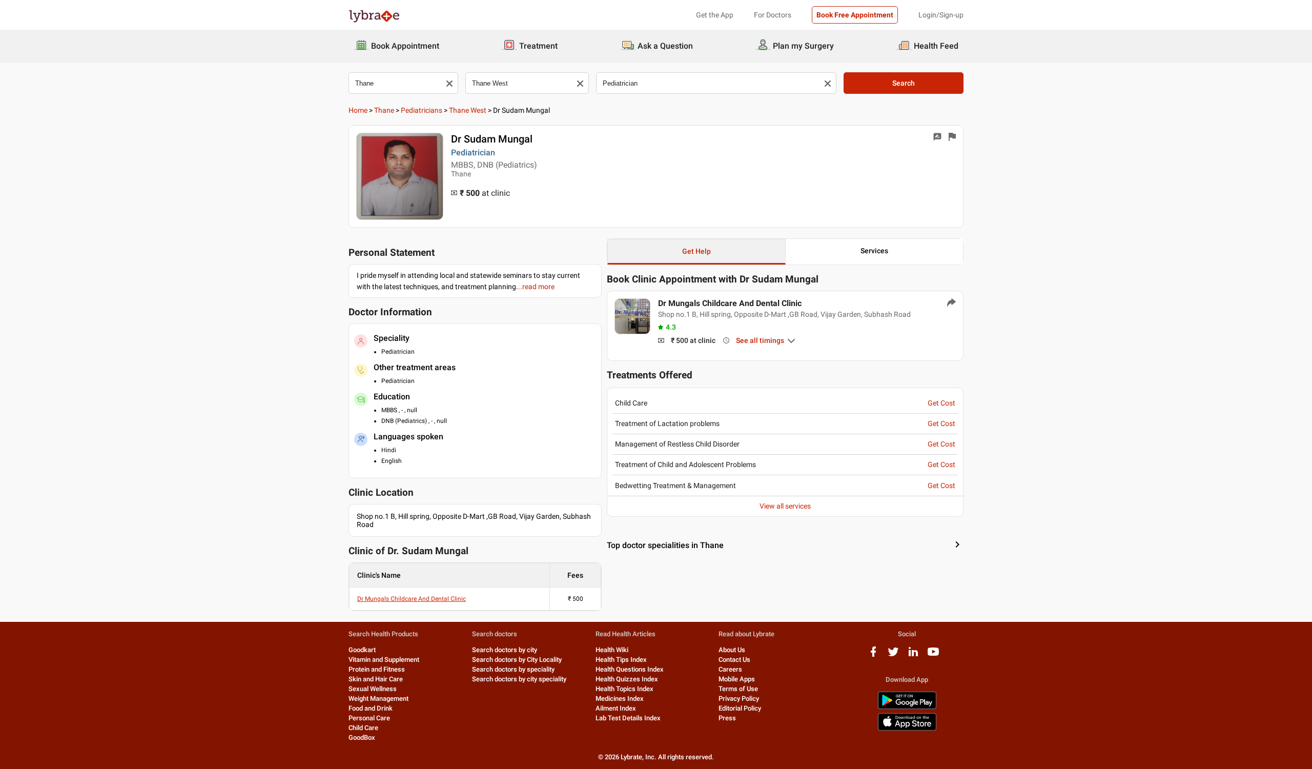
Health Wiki (612, 650)
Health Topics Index (624, 689)
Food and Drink (370, 708)
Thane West (467, 110)
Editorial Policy (740, 708)
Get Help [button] (696, 251)
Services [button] (874, 251)
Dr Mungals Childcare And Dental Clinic (411, 598)
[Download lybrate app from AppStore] (907, 729)
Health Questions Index (630, 669)
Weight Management (378, 698)
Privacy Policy (739, 698)
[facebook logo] (873, 655)
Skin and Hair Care (375, 679)
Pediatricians (421, 110)
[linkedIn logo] (913, 655)
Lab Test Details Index (628, 718)
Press (727, 718)
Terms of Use (738, 689)
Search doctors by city (504, 650)
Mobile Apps (737, 679)
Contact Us (734, 659)
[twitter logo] (893, 655)
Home (357, 110)
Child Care (363, 728)
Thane (384, 110)
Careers (730, 669)
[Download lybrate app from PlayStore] (907, 707)
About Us (732, 650)
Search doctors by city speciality (519, 679)
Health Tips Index (621, 659)
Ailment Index (616, 708)
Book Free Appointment (854, 15)
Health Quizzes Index (627, 679)
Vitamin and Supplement (383, 659)
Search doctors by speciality (513, 669)
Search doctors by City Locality (517, 659)
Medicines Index (620, 698)
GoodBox (361, 737)
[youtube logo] (933, 655)
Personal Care (369, 718)
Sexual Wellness (372, 689)
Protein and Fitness (376, 669)
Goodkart (362, 650)
